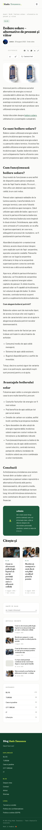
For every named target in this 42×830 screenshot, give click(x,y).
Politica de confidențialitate (13, 809)
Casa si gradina (21, 702)
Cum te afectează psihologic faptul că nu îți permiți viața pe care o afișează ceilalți (10, 575)
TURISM (21, 697)
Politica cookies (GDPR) (11, 813)
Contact (6, 787)
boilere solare (30, 115)
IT (21, 712)
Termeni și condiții (9, 805)
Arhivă (5, 790)
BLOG (10, 14)
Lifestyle (21, 717)
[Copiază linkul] (38, 50)
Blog (14, 741)
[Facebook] (24, 50)
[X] (28, 50)
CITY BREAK (21, 707)
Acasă (5, 14)
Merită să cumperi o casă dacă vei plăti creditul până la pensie (30, 571)
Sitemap (6, 794)
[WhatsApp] (31, 50)
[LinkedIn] (34, 50)
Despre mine (7, 783)
